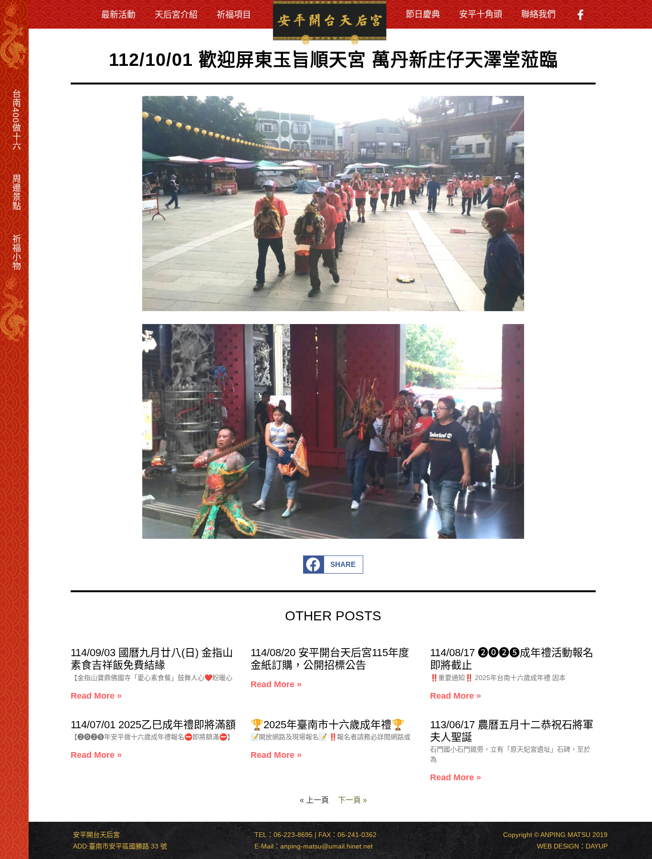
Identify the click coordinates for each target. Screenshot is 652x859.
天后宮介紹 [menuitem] (176, 14)
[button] (333, 564)
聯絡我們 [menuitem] (538, 14)
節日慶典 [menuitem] (423, 14)
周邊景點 (16, 192)
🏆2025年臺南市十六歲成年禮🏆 (327, 724)
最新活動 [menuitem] (118, 14)
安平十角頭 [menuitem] (480, 14)
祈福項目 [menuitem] (234, 14)
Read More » (96, 695)
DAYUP (597, 846)
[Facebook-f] (580, 14)
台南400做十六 (16, 119)
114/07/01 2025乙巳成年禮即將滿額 (153, 724)
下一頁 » (352, 800)
